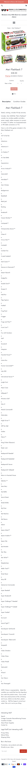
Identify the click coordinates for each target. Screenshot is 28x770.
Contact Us (4, 725)
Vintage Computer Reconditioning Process (13, 718)
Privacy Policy (5, 733)
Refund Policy (5, 735)
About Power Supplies (7, 723)
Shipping (7, 76)
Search (3, 716)
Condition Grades (19, 101)
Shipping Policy (5, 737)
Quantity (22, 81)
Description (6, 101)
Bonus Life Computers (16, 759)
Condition (11, 80)
